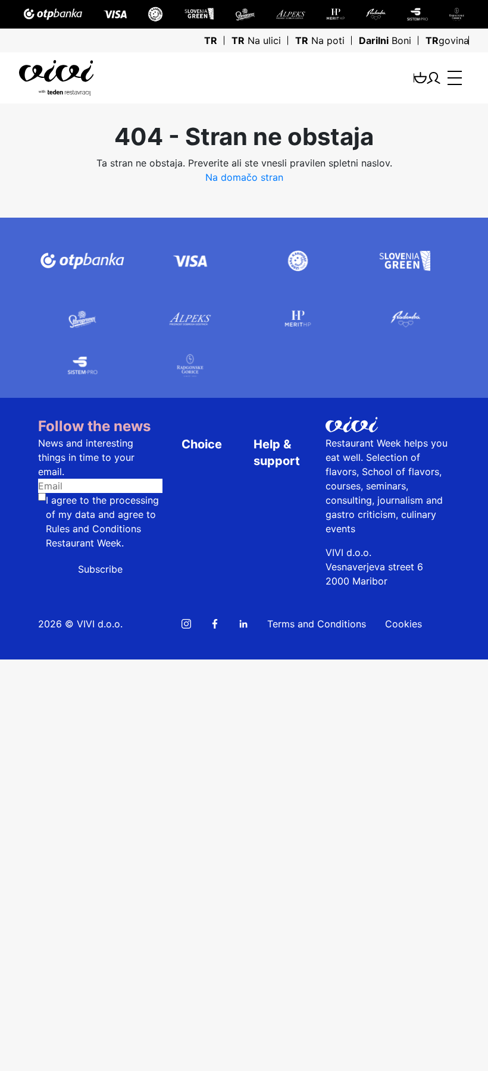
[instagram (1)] (186, 624)
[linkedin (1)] (243, 624)
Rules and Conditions (93, 529)
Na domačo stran (244, 177)
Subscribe (100, 569)
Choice (202, 444)
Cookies (403, 624)
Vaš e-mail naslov (44, 1011)
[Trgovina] (420, 77)
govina (447, 40)
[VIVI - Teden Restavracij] (110, 78)
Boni (385, 40)
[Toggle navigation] (454, 77)
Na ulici (256, 40)
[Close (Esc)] (9, 669)
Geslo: (19, 806)
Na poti (320, 40)
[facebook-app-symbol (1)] (215, 624)
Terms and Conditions (316, 624)
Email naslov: (34, 775)
